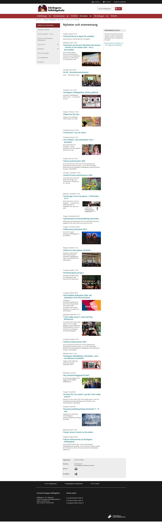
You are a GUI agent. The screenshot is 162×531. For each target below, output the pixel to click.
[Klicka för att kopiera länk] (76, 475)
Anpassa (97, 2)
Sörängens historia (43, 29)
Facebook (74, 498)
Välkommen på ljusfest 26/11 (75, 229)
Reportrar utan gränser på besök (77, 250)
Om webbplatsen (43, 57)
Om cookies (95, 484)
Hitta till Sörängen (43, 53)
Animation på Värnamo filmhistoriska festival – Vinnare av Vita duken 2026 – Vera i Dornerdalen (82, 47)
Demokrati (41, 62)
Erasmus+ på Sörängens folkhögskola (45, 39)
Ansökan (74, 16)
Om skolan (84, 16)
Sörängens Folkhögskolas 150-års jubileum (81, 92)
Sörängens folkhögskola (49, 19)
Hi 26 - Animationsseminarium (76, 72)
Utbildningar (42, 16)
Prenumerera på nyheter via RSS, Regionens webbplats (114, 44)
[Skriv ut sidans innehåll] (76, 469)
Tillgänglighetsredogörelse (74, 484)
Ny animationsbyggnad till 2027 (76, 375)
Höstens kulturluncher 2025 (75, 342)
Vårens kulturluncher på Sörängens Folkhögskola (78, 440)
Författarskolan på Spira (74, 273)
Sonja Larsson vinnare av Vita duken (78, 432)
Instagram (74, 503)
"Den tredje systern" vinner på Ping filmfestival (78, 318)
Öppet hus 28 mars (71, 114)
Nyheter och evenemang (45, 25)
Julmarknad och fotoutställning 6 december (81, 218)
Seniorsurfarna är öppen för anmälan (79, 36)
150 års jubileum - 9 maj (45, 34)
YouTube (74, 500)
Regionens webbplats (120, 2)
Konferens (41, 49)
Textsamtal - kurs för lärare (75, 132)
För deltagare (99, 16)
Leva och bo (41, 44)
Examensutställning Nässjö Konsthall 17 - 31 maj (81, 410)
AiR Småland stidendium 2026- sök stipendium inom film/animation (78, 296)
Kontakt (114, 16)
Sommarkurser (59, 16)
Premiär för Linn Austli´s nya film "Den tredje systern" (82, 395)
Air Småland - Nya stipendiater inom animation (78, 141)
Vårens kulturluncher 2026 (74, 161)
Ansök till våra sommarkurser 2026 (78, 175)
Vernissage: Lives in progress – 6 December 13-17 (81, 197)
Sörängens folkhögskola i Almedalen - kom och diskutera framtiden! (81, 357)
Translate (108, 2)
